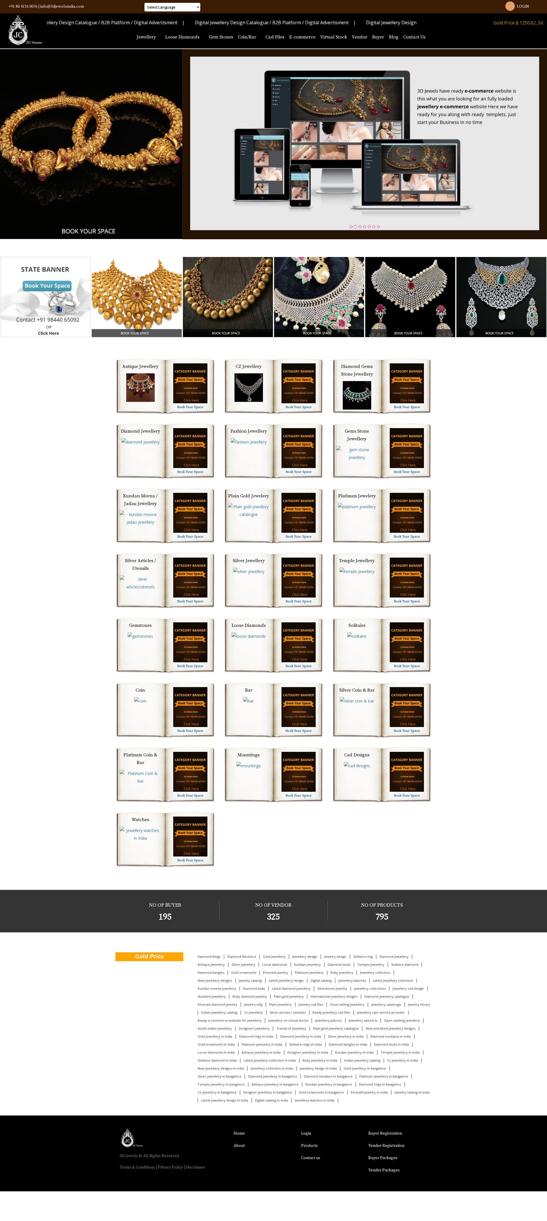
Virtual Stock (333, 37)
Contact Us (414, 37)
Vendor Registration (386, 1145)
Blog (393, 37)
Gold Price (149, 956)
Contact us (310, 1158)
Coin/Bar (247, 37)
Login (523, 6)
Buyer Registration (385, 1133)
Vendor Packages (384, 1170)
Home (239, 1133)
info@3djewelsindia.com (62, 6)
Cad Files (275, 37)
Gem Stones (221, 37)
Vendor (359, 37)
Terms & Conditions (137, 1167)
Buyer (378, 37)
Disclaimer (195, 1167)
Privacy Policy (170, 1167)
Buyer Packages (382, 1158)
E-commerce (302, 37)
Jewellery (147, 37)
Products (309, 1145)
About (239, 1145)
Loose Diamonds (183, 37)
